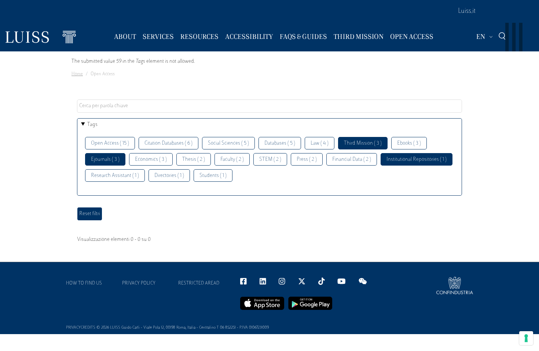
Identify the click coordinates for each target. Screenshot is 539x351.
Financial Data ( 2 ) (351, 159)
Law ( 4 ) (320, 143)
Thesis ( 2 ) (193, 159)
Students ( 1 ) (213, 175)
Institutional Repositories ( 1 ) (416, 159)
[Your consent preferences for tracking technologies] (526, 338)
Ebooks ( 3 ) (409, 143)
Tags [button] (92, 124)
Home (77, 74)
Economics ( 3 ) (151, 159)
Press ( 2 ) (307, 159)
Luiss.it (467, 11)
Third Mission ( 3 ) (363, 143)
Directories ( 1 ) (169, 175)
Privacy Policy (138, 283)
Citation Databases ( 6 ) (168, 143)
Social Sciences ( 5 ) (228, 143)
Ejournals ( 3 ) (105, 159)
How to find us (84, 283)
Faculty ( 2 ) (232, 159)
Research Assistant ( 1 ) (115, 175)
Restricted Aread (198, 283)
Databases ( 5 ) (279, 143)
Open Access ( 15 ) (110, 143)
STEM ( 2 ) (270, 159)
